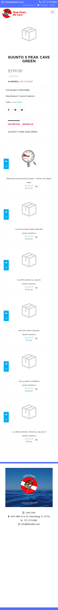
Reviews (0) (28, 124)
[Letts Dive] (14, 14)
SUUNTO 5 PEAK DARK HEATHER (29, 229)
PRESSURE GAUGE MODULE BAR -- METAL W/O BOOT (29, 179)
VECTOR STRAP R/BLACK (29, 331)
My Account (28, 5)
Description (14, 124)
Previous (6, 39)
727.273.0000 (49, 2)
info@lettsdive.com (14, 2)
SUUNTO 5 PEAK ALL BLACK (29, 280)
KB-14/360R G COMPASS (29, 381)
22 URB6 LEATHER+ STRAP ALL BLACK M (29, 432)
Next (53, 39)
